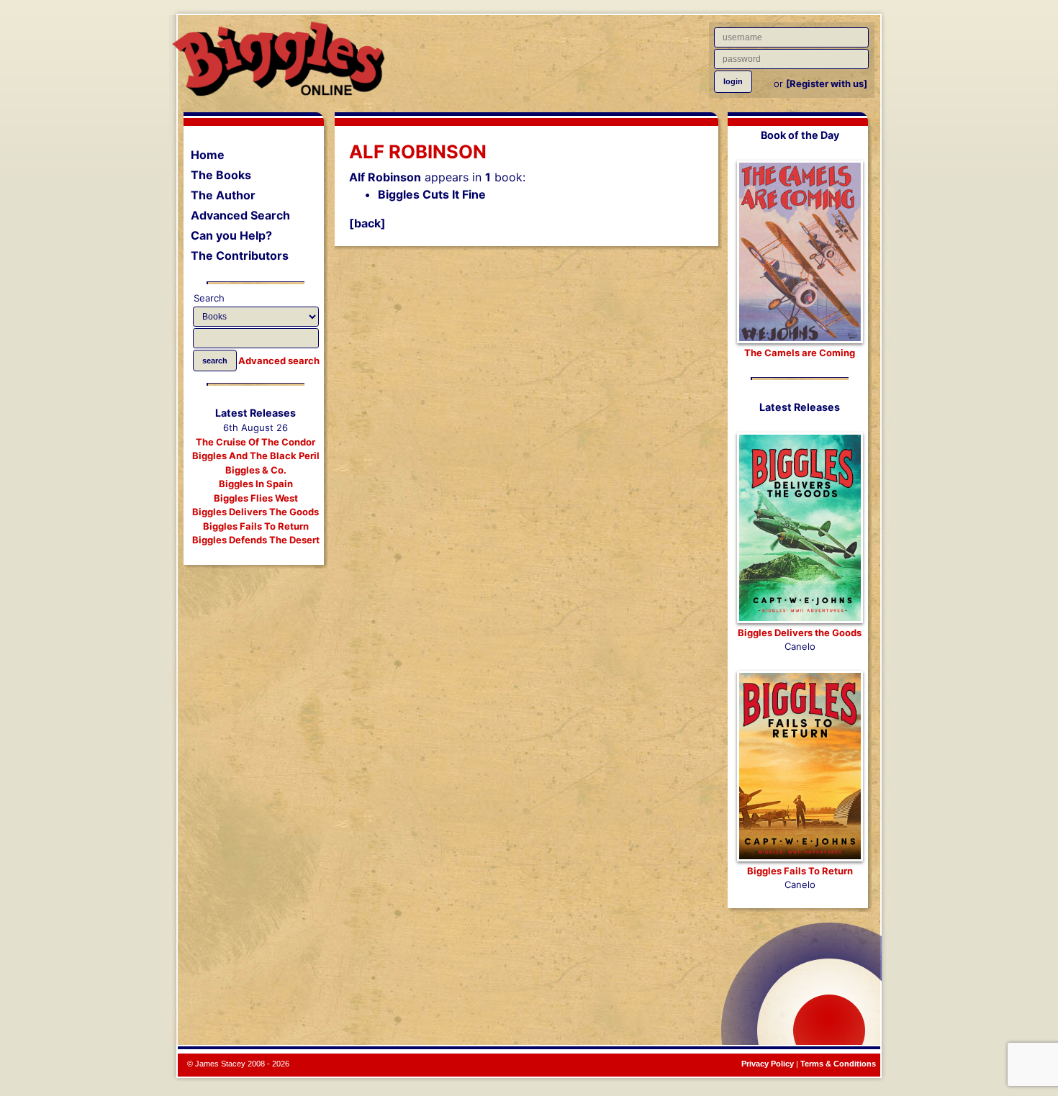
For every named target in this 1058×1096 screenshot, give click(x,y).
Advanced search (279, 360)
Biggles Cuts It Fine (432, 194)
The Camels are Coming (799, 352)
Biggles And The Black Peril (256, 455)
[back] (367, 223)
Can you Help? (231, 235)
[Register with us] (826, 83)
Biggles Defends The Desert (256, 539)
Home (208, 155)
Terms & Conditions (838, 1063)
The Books (221, 175)
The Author (223, 195)
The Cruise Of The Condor (255, 442)
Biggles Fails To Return (256, 526)
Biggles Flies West (256, 498)
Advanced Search (240, 215)
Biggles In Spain (256, 483)
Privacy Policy (767, 1063)
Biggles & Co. (255, 470)
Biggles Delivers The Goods (255, 511)
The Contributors (240, 255)
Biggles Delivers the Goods (800, 632)
